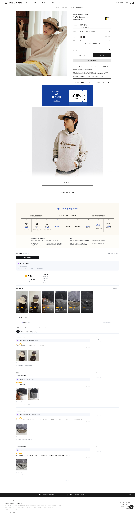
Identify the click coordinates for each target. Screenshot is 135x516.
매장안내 (128, 504)
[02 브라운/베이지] (81, 37)
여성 (35, 2)
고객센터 (126, 2)
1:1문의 (122, 502)
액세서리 (70, 7)
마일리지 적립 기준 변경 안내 (49, 494)
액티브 (43, 2)
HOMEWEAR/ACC (64, 7)
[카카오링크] (108, 82)
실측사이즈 (109, 40)
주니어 (52, 2)
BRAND (128, 502)
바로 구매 (102, 55)
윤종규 (61, 505)
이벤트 (122, 506)
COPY (82, 19)
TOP (130, 494)
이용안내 (7, 503)
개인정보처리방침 (18, 503)
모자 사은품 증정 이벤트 (80, 494)
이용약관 (12, 503)
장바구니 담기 (82, 55)
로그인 (117, 2)
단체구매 (128, 506)
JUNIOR (57, 7)
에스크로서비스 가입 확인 (52, 507)
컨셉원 (61, 2)
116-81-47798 (14, 507)
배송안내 (109, 31)
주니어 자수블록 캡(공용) (78, 7)
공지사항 (128, 508)
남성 (27, 2)
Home (53, 7)
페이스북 (103, 82)
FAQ (123, 504)
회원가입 (121, 2)
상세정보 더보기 (67, 182)
